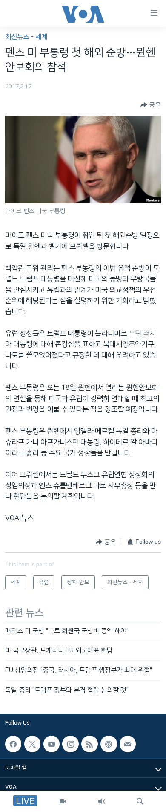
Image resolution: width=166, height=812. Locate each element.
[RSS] (89, 744)
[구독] (128, 744)
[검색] (140, 801)
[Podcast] (108, 744)
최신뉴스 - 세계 (26, 37)
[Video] (63, 801)
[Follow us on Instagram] (70, 744)
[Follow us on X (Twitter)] (32, 744)
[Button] (150, 104)
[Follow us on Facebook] (13, 744)
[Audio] (101, 801)
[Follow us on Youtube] (51, 744)
